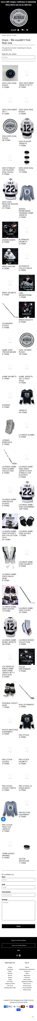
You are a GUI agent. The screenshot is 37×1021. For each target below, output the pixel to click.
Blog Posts (27, 975)
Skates (10, 977)
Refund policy (27, 990)
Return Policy (27, 979)
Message (4, 899)
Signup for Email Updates (18, 940)
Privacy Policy (27, 985)
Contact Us (27, 971)
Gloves (10, 975)
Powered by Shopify (22, 1002)
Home (3, 35)
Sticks (10, 971)
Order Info (27, 977)
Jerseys (10, 967)
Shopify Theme (28, 1000)
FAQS (27, 973)
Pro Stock (10, 981)
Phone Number (6, 892)
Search (27, 967)
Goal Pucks (10, 969)
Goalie (10, 979)
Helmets (10, 973)
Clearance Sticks (10, 983)
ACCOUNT (14, 30)
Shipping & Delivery (27, 981)
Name (3, 877)
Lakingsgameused (18, 1000)
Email (3, 884)
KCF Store (10, 985)
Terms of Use (27, 983)
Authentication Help (10, 987)
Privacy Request (26, 987)
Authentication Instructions (27, 969)
